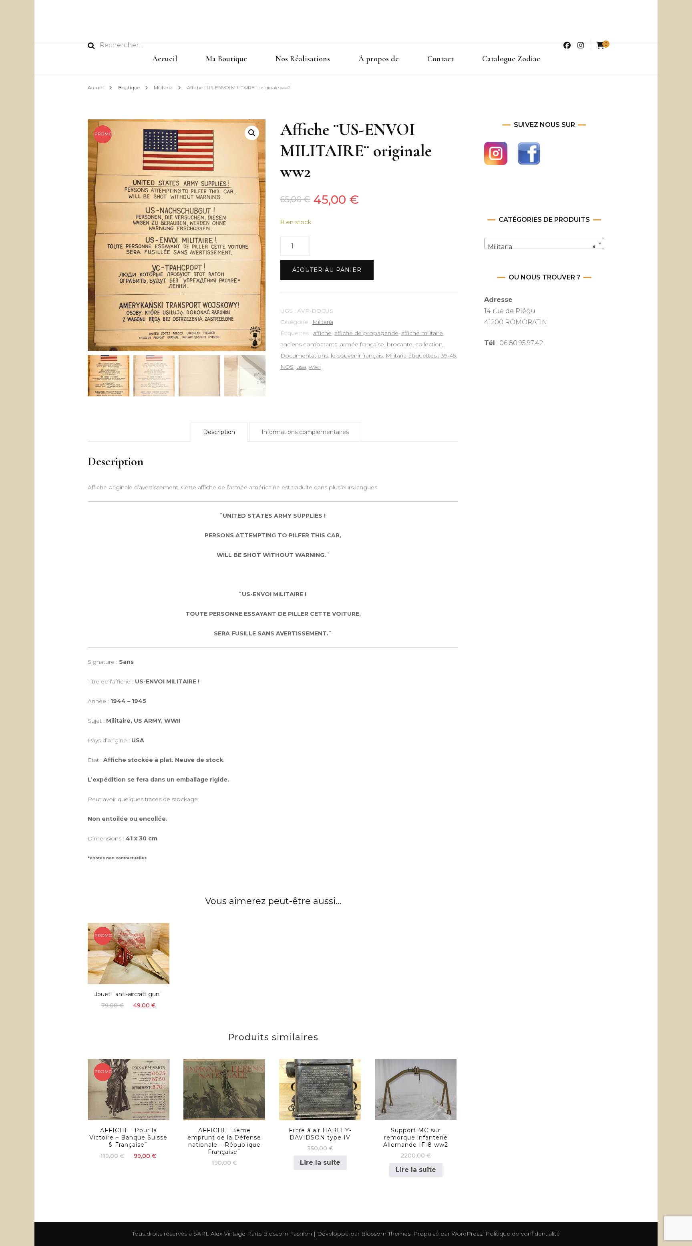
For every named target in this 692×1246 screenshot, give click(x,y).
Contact (440, 59)
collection (429, 344)
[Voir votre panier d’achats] (600, 45)
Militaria (322, 322)
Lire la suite (320, 1162)
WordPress (466, 1233)
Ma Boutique (226, 59)
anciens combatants (308, 344)
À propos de (378, 59)
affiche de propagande (366, 333)
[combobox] (544, 243)
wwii (315, 366)
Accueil (164, 59)
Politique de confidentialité (522, 1233)
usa (301, 366)
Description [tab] (219, 432)
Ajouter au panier (327, 269)
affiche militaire (422, 333)
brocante (399, 344)
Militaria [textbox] (542, 247)
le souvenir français (357, 355)
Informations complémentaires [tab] (305, 432)
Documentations (304, 355)
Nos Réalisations (303, 59)
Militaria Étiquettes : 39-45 (421, 355)
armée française (362, 344)
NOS (287, 366)
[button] (252, 133)
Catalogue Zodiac (511, 59)
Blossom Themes (385, 1233)
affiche (322, 333)
